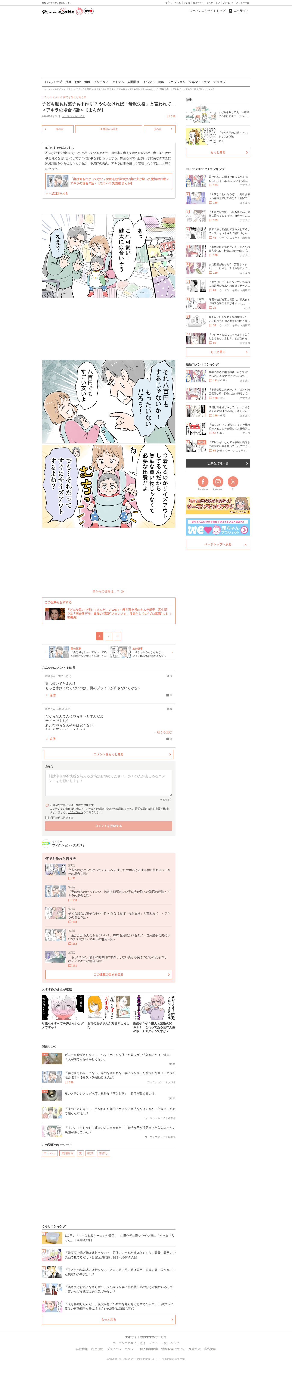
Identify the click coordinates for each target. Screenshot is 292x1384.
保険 (87, 82)
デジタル (219, 82)
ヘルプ (174, 1343)
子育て (168, 2)
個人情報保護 (149, 1349)
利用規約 (55, 817)
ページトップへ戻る (218, 544)
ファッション (177, 82)
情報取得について (173, 1349)
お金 (78, 82)
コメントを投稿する (108, 826)
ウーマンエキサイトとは (129, 1343)
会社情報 (82, 1349)
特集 (189, 99)
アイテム (118, 82)
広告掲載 (210, 1349)
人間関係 (133, 82)
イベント (149, 82)
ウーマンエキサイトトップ (207, 10)
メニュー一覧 (242, 2)
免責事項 (195, 1349)
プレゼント (228, 2)
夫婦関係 (67, 1153)
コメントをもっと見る (109, 754)
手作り (103, 1153)
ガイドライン (75, 812)
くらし (178, 2)
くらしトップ (53, 82)
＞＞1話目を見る (56, 193)
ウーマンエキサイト (73, 116)
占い (218, 2)
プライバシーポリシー (122, 1349)
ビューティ (198, 2)
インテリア (101, 82)
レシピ (187, 2)
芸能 (161, 82)
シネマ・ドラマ (199, 82)
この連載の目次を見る (109, 974)
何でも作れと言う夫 (74, 97)
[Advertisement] (146, 47)
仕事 (68, 82)
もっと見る (108, 1319)
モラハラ (50, 1153)
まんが (209, 2)
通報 (169, 676)
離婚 (90, 1153)
